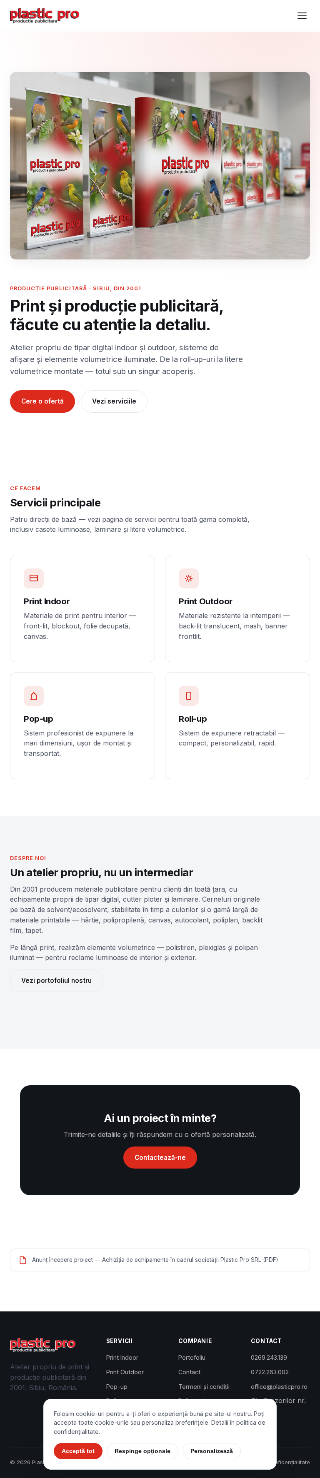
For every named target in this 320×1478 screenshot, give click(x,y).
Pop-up (117, 1386)
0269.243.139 (269, 1357)
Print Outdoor (125, 1372)
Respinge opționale (142, 1451)
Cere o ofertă (42, 401)
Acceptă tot (78, 1451)
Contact (25, 119)
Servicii (24, 70)
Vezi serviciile (114, 401)
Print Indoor (122, 1357)
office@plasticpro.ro (279, 1386)
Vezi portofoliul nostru (56, 981)
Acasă (22, 45)
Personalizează (211, 1451)
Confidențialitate (288, 1462)
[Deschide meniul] (302, 15)
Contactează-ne (160, 1157)
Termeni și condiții (204, 1386)
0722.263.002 (270, 1372)
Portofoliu (28, 94)
